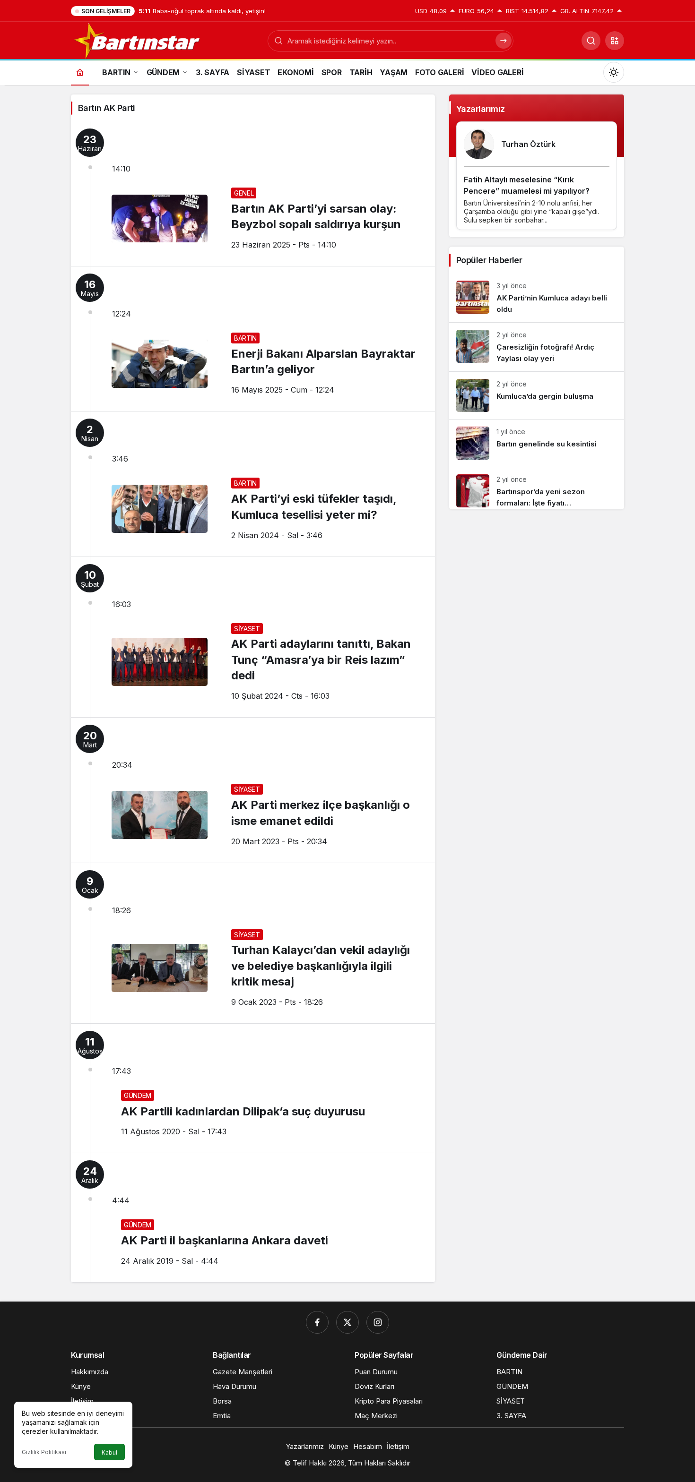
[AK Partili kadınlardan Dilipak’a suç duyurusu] (253, 1088)
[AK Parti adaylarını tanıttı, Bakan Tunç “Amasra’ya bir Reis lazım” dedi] (253, 637)
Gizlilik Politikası (44, 1452)
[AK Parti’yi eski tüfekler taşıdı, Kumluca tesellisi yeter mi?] (253, 483)
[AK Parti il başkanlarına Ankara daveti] (253, 1217)
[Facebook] (317, 1322)
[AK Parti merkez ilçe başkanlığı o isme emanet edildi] (253, 790)
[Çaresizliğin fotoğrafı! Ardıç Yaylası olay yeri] (536, 347)
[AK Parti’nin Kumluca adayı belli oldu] (536, 298)
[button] (614, 40)
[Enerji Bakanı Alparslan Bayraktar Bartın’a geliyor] (253, 338)
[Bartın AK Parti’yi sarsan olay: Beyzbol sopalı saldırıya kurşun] (253, 193)
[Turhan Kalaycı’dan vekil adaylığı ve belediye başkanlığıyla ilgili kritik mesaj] (253, 943)
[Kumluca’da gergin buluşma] (536, 395)
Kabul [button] (109, 1452)
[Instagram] (377, 1322)
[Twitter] (347, 1322)
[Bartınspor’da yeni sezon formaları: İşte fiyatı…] (536, 488)
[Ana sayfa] (80, 72)
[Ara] (591, 40)
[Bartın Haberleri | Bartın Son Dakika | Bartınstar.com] (137, 39)
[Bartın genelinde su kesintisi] (536, 443)
